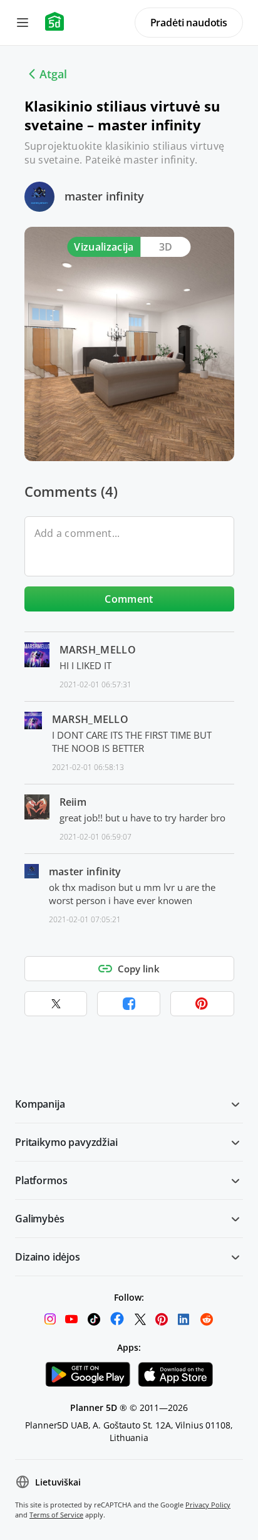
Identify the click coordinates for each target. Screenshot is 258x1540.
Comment (129, 599)
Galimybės (39, 1218)
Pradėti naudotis (188, 22)
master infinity (104, 196)
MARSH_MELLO (98, 650)
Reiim (73, 802)
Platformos (41, 1180)
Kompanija (40, 1104)
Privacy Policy (207, 1504)
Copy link (139, 968)
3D (166, 247)
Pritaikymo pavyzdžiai (66, 1142)
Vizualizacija (103, 247)
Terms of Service (56, 1514)
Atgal (53, 73)
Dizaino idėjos (47, 1257)
